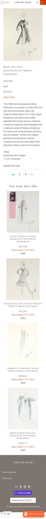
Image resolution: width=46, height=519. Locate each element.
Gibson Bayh (9, 97)
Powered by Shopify (32, 507)
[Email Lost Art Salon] (16, 487)
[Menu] (1, 2)
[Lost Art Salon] (23, 2)
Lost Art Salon (18, 507)
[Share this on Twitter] (13, 174)
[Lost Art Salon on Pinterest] (29, 487)
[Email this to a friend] (32, 174)
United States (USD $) (21, 500)
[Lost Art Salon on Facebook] (21, 487)
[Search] (37, 2)
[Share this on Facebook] (19, 174)
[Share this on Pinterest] (25, 174)
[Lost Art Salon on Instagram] (25, 487)
